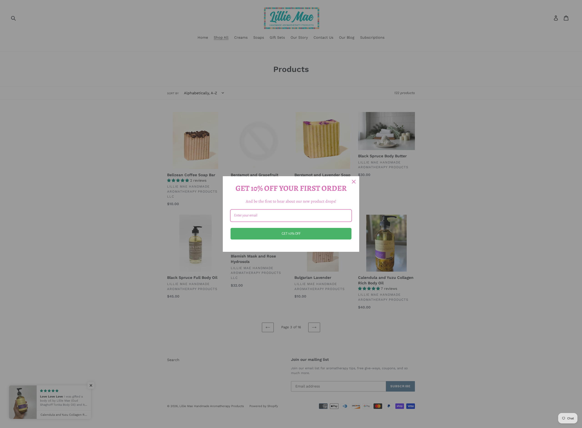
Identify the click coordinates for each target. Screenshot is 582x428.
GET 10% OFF (291, 233)
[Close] (353, 181)
